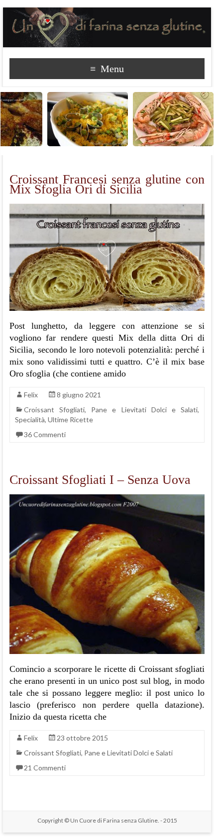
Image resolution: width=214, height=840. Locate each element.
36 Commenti (45, 434)
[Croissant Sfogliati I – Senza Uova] (107, 499)
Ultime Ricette (70, 419)
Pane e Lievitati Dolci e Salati (144, 409)
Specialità (30, 419)
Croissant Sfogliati (54, 409)
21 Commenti (45, 767)
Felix (31, 394)
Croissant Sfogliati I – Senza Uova (100, 479)
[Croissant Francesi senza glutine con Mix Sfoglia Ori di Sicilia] (107, 208)
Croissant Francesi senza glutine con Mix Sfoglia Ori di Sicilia (107, 184)
